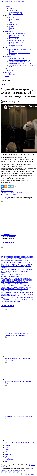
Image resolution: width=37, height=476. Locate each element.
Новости (12, 30)
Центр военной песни (16, 46)
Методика (8, 56)
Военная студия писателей (18, 42)
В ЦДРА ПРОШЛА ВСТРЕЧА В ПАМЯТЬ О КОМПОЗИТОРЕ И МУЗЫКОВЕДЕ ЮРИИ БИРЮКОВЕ (16, 271)
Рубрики (8, 15)
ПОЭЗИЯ (12, 54)
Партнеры (12, 74)
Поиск (7, 76)
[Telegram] (19, 474)
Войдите (8, 198)
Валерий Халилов (7, 191)
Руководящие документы (17, 58)
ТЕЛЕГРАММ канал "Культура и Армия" (8, 235)
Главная (7, 7)
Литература (12, 21)
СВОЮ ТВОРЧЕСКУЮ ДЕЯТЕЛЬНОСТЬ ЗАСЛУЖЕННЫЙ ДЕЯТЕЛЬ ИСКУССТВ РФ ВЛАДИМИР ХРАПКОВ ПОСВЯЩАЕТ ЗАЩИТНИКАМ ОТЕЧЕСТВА (16, 287)
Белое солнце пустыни (8, 194)
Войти (7, 461)
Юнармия (12, 28)
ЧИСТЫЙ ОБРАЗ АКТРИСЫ (11, 276)
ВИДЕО (11, 70)
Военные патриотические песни (19, 53)
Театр (10, 23)
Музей (7, 452)
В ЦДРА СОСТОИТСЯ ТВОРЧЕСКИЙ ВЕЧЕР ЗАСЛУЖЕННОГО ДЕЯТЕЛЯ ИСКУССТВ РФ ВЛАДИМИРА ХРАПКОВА (17, 299)
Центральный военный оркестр (11, 192)
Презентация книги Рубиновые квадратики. (20, 442)
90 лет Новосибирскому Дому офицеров (18, 416)
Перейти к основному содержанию (12, 1)
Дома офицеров (14, 38)
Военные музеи (14, 19)
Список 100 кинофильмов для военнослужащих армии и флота (20, 62)
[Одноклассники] (11, 474)
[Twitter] (7, 474)
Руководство (13, 10)
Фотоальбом (7, 305)
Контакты (8, 72)
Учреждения (9, 31)
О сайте (11, 8)
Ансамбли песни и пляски (17, 35)
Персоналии (13, 24)
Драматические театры (16, 40)
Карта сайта (9, 460)
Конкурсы (12, 26)
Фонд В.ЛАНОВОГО (16, 14)
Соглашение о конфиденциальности (13, 470)
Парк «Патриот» (14, 44)
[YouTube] (15, 474)
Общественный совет (16, 12)
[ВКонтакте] (3, 474)
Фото (6, 69)
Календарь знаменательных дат (19, 60)
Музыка (11, 17)
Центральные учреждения (17, 33)
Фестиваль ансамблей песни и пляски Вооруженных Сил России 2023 (17, 334)
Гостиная (8, 47)
